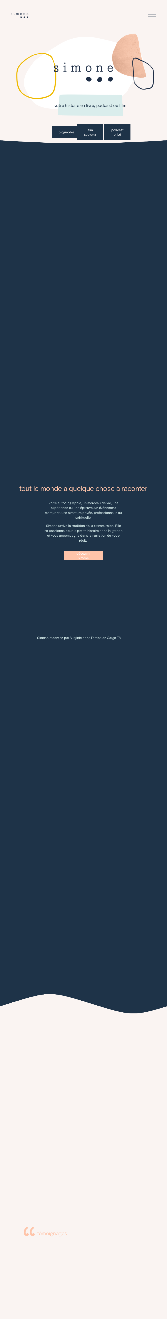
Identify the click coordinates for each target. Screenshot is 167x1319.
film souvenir (90, 132)
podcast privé (117, 132)
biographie (66, 132)
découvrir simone (83, 555)
